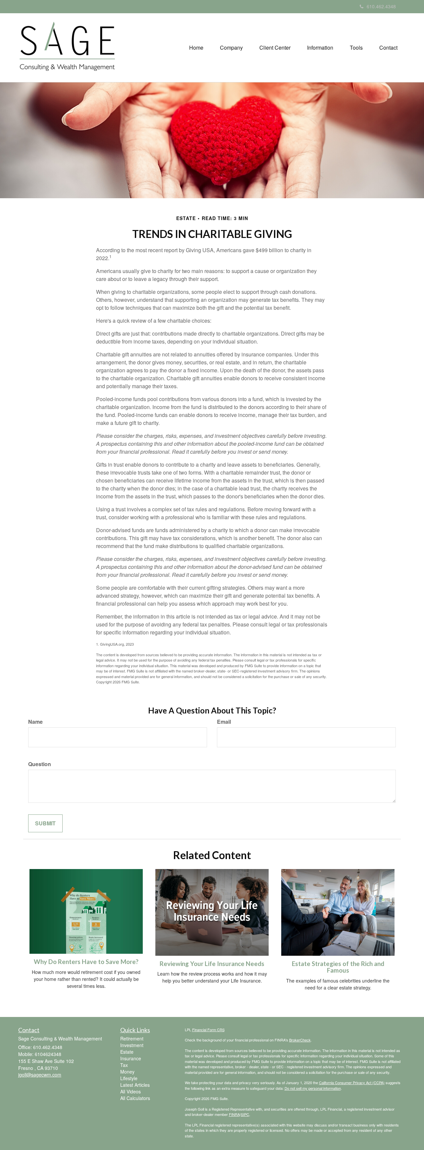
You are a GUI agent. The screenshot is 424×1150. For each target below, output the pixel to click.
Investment (131, 1045)
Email (224, 721)
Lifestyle (128, 1078)
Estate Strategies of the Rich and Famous (338, 967)
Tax (124, 1065)
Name (35, 721)
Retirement (131, 1038)
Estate (126, 1051)
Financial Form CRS (208, 1029)
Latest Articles (135, 1084)
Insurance (130, 1058)
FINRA (234, 1114)
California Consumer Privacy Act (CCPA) (352, 1082)
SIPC (245, 1114)
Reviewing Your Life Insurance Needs (212, 963)
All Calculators (135, 1098)
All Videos (130, 1091)
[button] (231, 48)
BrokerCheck (300, 1039)
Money (127, 1071)
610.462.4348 (381, 6)
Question (39, 764)
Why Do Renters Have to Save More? (86, 961)
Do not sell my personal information (313, 1088)
